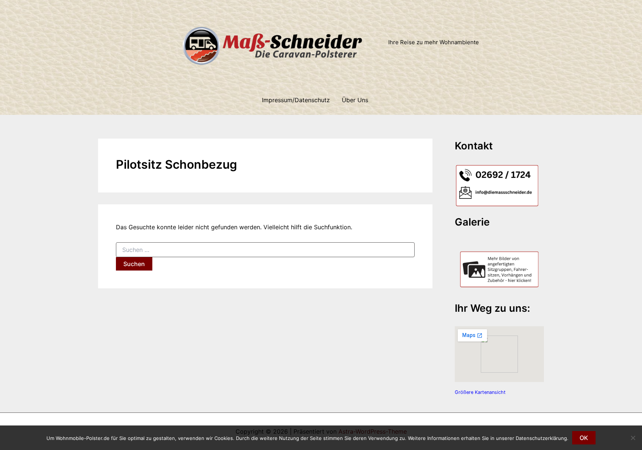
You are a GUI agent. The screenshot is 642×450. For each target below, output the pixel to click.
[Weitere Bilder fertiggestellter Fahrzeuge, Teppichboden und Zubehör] (499, 266)
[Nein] (632, 437)
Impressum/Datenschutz (296, 100)
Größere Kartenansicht (480, 392)
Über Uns (355, 100)
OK (584, 437)
